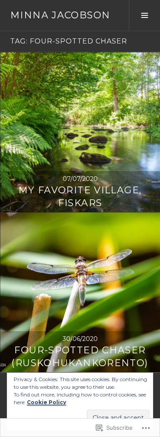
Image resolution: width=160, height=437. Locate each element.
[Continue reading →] (80, 132)
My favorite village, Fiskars (80, 196)
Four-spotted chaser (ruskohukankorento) (80, 356)
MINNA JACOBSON (60, 15)
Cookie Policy (46, 402)
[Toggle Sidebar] (144, 15)
